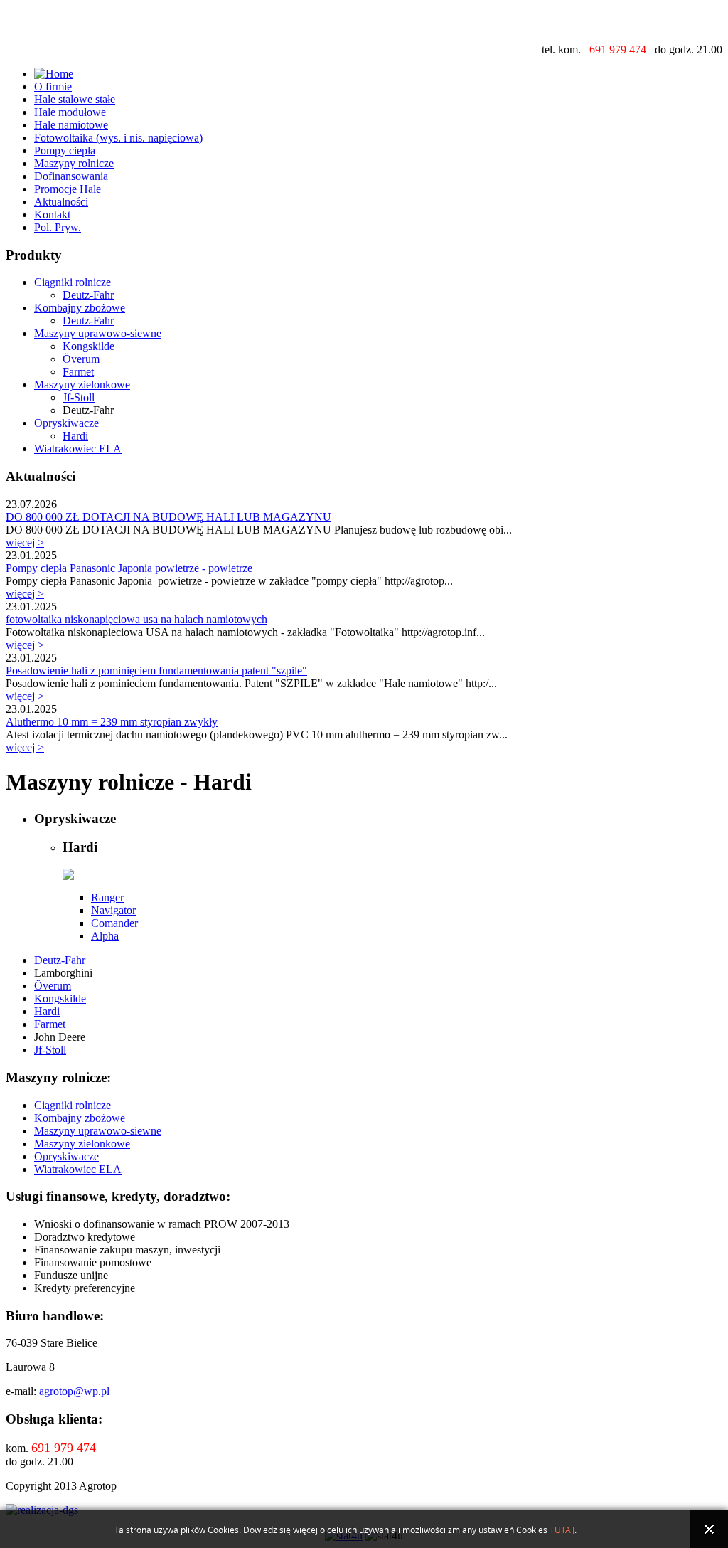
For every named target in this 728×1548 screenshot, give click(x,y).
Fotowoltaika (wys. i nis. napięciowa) (118, 138)
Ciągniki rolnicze (72, 282)
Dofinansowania (71, 176)
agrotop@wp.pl (74, 1391)
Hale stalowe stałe (74, 99)
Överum (81, 359)
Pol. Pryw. (57, 227)
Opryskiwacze (66, 423)
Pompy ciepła (64, 150)
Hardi (75, 436)
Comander (114, 923)
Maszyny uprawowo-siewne (97, 333)
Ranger (107, 897)
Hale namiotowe (71, 125)
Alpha (105, 936)
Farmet (78, 372)
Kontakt (52, 214)
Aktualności (61, 202)
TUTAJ (562, 1530)
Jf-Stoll (79, 397)
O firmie (53, 86)
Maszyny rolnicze (74, 163)
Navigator (113, 910)
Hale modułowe (70, 112)
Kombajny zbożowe (79, 308)
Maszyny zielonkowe (82, 384)
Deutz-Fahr (88, 295)
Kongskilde (88, 346)
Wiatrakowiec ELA (78, 448)
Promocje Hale (67, 189)
